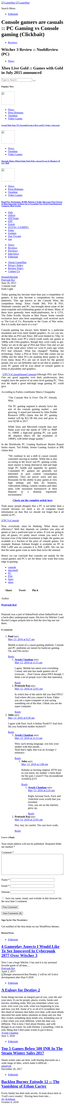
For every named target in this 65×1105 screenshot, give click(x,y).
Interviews (13, 253)
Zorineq (12, 233)
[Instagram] (10, 5)
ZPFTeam (13, 218)
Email (5, 885)
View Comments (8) (12, 913)
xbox (10, 582)
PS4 (10, 576)
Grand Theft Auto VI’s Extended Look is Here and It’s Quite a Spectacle (30, 125)
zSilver (11, 215)
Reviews (12, 42)
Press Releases (15, 112)
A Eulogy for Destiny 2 (20, 990)
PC (9, 573)
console (12, 567)
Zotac (11, 230)
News (11, 61)
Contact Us (14, 271)
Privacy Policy (15, 265)
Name (5, 879)
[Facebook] (2, 5)
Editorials (13, 14)
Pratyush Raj (8, 604)
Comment (7, 852)
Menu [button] (12, 8)
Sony (11, 579)
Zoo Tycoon (14, 236)
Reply (11, 656)
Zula (10, 212)
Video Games (15, 118)
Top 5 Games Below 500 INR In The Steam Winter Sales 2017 (32, 1050)
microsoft (13, 570)
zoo (10, 239)
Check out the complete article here (32, 500)
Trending (13, 115)
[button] (5, 8)
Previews (13, 250)
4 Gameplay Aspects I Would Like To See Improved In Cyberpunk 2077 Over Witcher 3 (30, 951)
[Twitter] (6, 5)
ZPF (10, 221)
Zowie (11, 224)
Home (4, 277)
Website (5, 892)
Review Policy (16, 268)
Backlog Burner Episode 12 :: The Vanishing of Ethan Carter (30, 1083)
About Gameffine (17, 262)
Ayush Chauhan (24, 659)
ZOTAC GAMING (18, 227)
